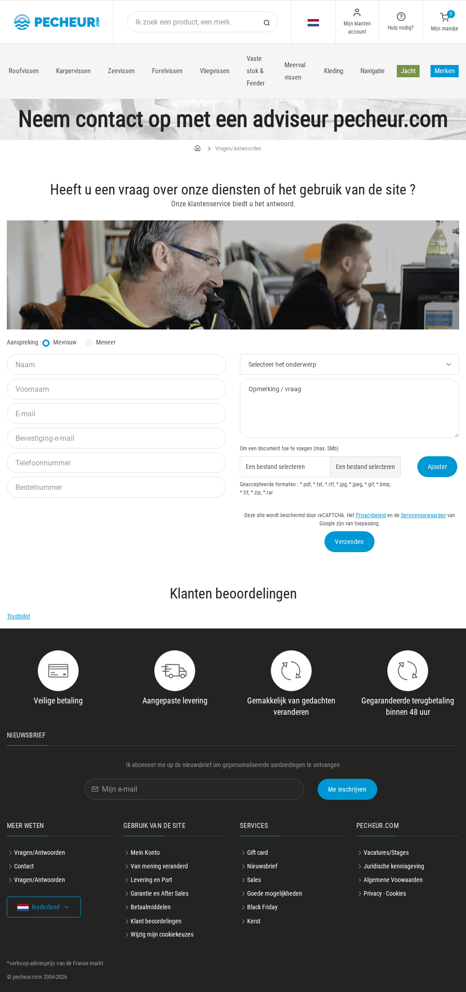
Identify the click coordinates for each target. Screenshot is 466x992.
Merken (445, 71)
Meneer (106, 342)
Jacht (408, 71)
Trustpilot (18, 616)
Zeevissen (121, 71)
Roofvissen (24, 71)
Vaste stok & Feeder (256, 71)
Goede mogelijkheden (274, 893)
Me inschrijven (347, 789)
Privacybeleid (371, 515)
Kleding (333, 71)
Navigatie (372, 71)
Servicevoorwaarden (423, 515)
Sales (254, 879)
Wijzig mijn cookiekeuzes (162, 934)
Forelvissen (167, 71)
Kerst (253, 921)
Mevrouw (64, 342)
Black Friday (262, 907)
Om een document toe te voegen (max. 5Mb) (289, 448)
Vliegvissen (214, 71)
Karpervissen (73, 71)
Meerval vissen (294, 71)
